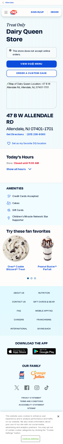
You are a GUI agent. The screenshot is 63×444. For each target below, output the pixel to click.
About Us (19, 292)
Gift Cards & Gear (44, 301)
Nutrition (44, 292)
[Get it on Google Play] (44, 351)
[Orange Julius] (38, 375)
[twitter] (17, 387)
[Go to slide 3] (35, 278)
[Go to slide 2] (31, 278)
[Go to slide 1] (28, 278)
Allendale (9, 2)
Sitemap (31, 408)
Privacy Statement (31, 398)
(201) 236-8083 (36, 134)
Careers (19, 319)
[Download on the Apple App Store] (17, 351)
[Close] (58, 416)
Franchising (44, 319)
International (19, 328)
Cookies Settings (30, 438)
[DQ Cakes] (21, 375)
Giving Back (44, 328)
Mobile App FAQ (44, 310)
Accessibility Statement (31, 405)
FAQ (19, 310)
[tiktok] (47, 387)
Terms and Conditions (31, 401)
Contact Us (19, 301)
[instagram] (36, 387)
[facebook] (26, 387)
